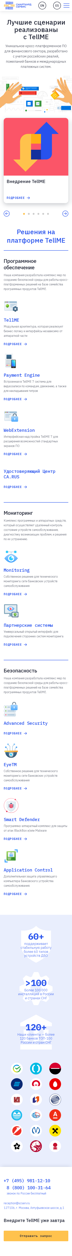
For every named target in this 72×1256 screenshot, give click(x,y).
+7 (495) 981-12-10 (27, 1181)
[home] (17, 5)
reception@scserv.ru (17, 1203)
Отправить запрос (36, 1236)
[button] (66, 5)
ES (57, 5)
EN (42, 5)
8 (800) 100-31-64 (29, 1188)
